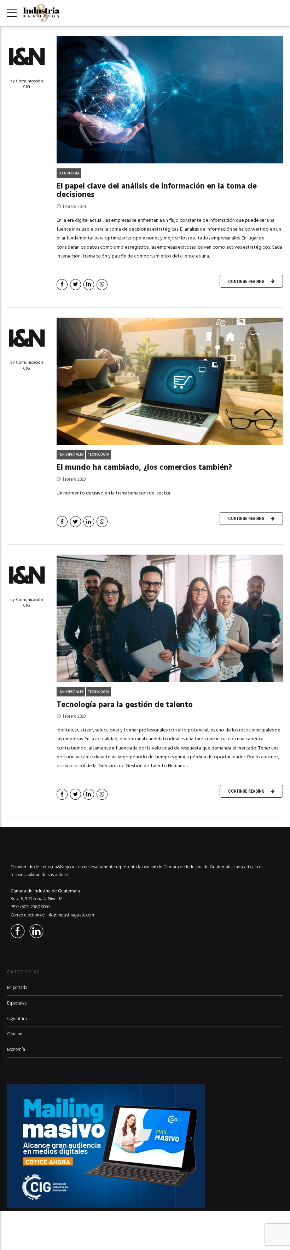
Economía (16, 1049)
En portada (17, 987)
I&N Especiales (70, 454)
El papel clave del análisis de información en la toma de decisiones (157, 190)
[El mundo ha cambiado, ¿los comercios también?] (170, 381)
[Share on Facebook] (62, 284)
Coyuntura (17, 1018)
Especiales (17, 1003)
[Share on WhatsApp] (102, 284)
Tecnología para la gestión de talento (125, 704)
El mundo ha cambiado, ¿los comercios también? (144, 467)
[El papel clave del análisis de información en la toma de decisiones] (170, 99)
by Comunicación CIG (26, 84)
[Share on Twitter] (75, 284)
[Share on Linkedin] (88, 284)
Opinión (14, 1033)
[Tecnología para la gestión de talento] (170, 618)
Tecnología (69, 173)
